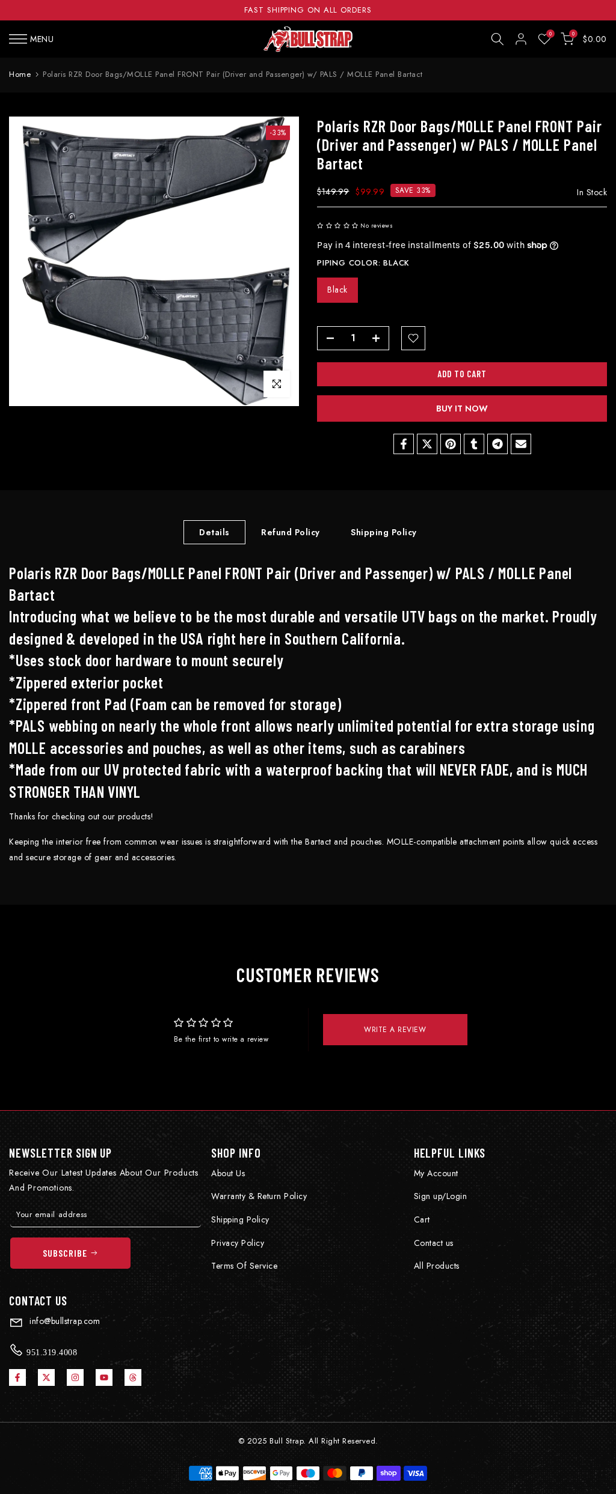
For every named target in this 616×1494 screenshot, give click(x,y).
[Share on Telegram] (497, 444)
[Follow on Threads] (133, 1377)
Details (214, 532)
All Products (437, 1266)
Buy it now (462, 408)
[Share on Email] (521, 444)
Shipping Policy (384, 532)
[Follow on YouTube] (104, 1377)
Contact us (434, 1243)
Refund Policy (290, 532)
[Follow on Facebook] (17, 1377)
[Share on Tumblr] (474, 444)
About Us (228, 1173)
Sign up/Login (440, 1196)
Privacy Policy (237, 1243)
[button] (338, 225)
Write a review (395, 1029)
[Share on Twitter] (427, 444)
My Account (436, 1173)
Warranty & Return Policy (259, 1196)
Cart (422, 1219)
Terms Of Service (244, 1266)
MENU (42, 39)
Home (20, 74)
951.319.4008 (51, 1352)
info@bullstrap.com (63, 1321)
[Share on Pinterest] (450, 444)
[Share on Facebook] (403, 444)
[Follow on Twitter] (46, 1377)
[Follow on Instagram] (75, 1377)
